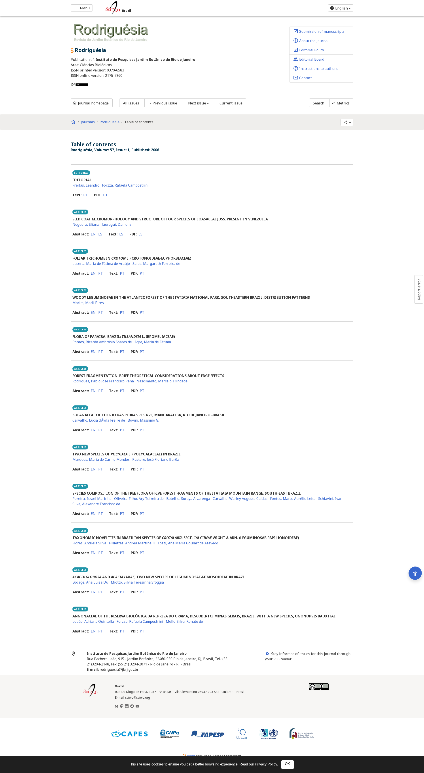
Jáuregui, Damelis (116, 224)
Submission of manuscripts (318, 31)
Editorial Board (308, 59)
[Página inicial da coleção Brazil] (90, 696)
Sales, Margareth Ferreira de (156, 263)
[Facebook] (132, 706)
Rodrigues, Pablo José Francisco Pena (103, 381)
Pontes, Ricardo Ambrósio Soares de (102, 341)
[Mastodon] (121, 706)
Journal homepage (91, 103)
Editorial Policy (308, 49)
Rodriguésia (109, 122)
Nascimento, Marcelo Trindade (161, 381)
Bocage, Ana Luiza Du (90, 582)
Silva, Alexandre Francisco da (96, 503)
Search (318, 103)
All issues (131, 103)
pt (85, 195)
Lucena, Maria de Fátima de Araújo (101, 263)
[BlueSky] (116, 706)
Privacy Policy (266, 764)
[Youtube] (137, 706)
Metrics (340, 103)
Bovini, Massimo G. (143, 420)
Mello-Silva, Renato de (184, 621)
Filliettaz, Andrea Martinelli (132, 543)
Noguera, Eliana (85, 224)
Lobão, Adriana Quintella (93, 621)
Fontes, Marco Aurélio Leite (293, 498)
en (93, 234)
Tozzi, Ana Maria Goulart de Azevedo (187, 543)
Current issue (231, 103)
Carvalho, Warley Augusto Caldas (240, 498)
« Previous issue (163, 103)
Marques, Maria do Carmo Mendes (101, 459)
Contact (302, 77)
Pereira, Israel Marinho (92, 498)
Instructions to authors (315, 68)
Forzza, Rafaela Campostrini (125, 185)
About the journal (311, 40)
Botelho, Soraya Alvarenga (188, 498)
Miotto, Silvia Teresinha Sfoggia (137, 582)
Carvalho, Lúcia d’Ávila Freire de (98, 420)
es (100, 234)
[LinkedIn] (127, 706)
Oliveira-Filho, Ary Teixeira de (139, 498)
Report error (418, 289)
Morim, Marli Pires (88, 302)
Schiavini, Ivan (330, 498)
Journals (88, 122)
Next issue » (198, 103)
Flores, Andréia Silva (89, 543)
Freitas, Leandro (85, 185)
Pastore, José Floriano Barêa (155, 459)
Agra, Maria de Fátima (152, 341)
